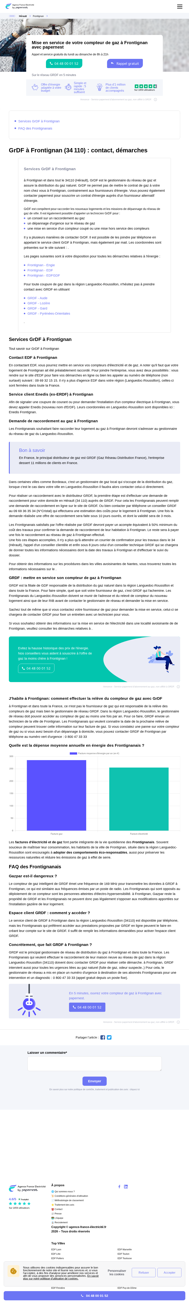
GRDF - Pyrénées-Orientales (49, 313)
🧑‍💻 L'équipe (57, 1218)
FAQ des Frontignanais (35, 128)
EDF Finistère (58, 1288)
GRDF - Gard (37, 308)
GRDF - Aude (37, 298)
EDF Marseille (125, 1249)
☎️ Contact (56, 1209)
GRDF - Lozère (39, 303)
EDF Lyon (56, 1249)
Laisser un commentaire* (47, 1052)
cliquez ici (135, 1089)
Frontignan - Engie (41, 265)
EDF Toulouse (125, 1258)
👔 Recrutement (59, 1222)
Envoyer (94, 1081)
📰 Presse (56, 1213)
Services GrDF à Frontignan (39, 121)
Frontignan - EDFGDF (44, 275)
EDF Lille (56, 1254)
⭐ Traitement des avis (62, 1205)
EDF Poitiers (57, 1258)
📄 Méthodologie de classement (67, 1200)
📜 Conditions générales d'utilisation (69, 1196)
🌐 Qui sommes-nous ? (63, 1191)
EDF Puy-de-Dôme (127, 1288)
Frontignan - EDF (40, 270)
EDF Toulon (123, 1254)
